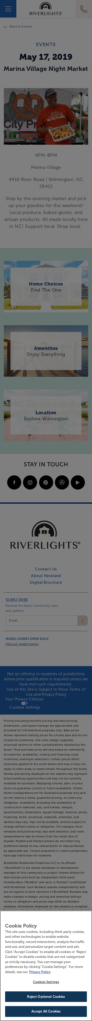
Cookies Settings (46, 982)
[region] (46, 966)
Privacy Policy (40, 972)
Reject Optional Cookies (46, 997)
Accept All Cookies (46, 1011)
